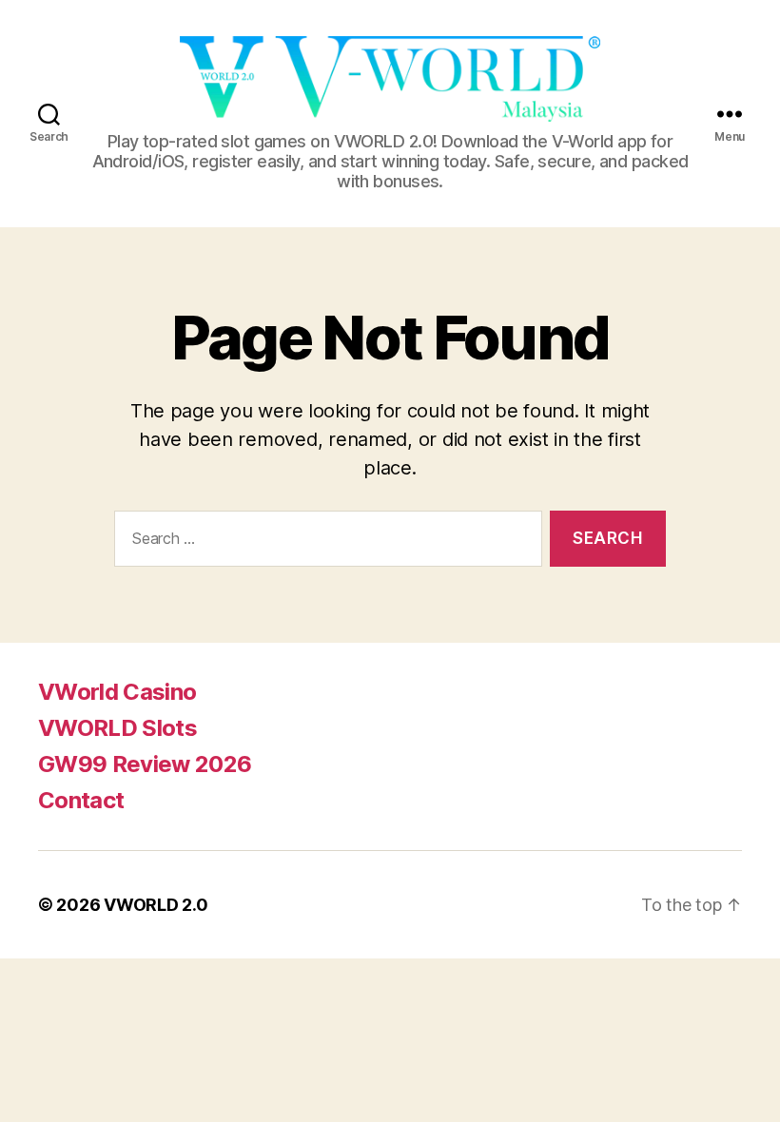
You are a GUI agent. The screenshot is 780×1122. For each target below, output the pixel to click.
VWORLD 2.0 (155, 905)
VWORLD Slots (117, 728)
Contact (81, 800)
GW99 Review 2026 (144, 764)
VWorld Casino (117, 692)
